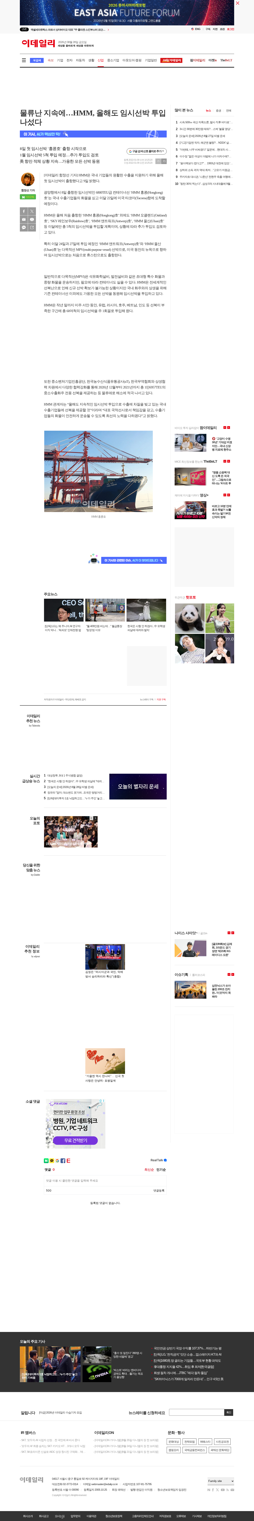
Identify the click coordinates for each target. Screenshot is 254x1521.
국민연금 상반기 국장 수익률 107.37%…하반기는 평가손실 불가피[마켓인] (200, 1348)
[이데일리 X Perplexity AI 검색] (93, 134)
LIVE (24, 29)
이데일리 (58, 43)
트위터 (32, 211)
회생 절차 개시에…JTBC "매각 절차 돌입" (179, 1373)
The (226, 60)
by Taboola (34, 725)
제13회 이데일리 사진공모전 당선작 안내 (62, 1412)
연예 (228, 110)
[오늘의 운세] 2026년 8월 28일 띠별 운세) (69, 787)
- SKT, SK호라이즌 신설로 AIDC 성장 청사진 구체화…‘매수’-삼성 (53, 1451)
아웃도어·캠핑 (131, 60)
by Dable (35, 874)
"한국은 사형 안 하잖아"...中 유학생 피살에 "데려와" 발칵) (78, 781)
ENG (197, 29)
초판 (222, 29)
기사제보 (197, 1516)
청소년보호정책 (113, 1516)
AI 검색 (37, 60)
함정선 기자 (28, 190)
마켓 (213, 60)
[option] (95, 29)
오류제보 (181, 1516)
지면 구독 (161, 699)
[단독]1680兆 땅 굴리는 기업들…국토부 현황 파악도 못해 (189, 1360)
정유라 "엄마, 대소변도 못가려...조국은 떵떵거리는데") (76, 792)
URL (32, 228)
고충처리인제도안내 (142, 1516)
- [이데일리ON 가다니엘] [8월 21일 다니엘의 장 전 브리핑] (125, 1451)
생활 (91, 60)
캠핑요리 (173, 1450)
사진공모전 (222, 1441)
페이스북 (24, 211)
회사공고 (43, 1516)
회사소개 (28, 1516)
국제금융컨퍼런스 (194, 1450)
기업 (60, 60)
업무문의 (75, 1516)
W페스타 (205, 1441)
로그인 (230, 29)
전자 (69, 60)
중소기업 (113, 60)
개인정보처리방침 (216, 1516)
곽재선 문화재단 (220, 1450)
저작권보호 (165, 1516)
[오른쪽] (95, 818)
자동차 (80, 60)
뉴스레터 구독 (146, 699)
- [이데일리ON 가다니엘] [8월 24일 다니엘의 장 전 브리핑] (125, 1446)
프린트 (32, 219)
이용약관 (91, 1516)
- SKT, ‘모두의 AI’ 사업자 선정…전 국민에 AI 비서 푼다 (50, 1440)
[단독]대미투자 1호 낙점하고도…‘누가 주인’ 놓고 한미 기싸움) (80, 798)
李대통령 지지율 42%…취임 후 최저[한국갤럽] (182, 1366)
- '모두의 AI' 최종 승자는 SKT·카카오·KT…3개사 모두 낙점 (52, 1446)
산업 (101, 60)
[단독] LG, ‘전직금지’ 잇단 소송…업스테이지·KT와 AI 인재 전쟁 (192, 1354)
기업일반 (151, 60)
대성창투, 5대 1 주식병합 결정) (63, 775)
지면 (215, 29)
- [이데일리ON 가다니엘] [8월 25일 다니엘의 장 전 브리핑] (125, 1440)
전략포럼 (189, 1441)
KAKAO (24, 228)
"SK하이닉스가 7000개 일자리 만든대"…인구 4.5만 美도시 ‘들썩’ (194, 1379)
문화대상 (173, 1441)
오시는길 (59, 1516)
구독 (208, 29)
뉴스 (208, 110)
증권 (218, 110)
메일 (24, 219)
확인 (228, 1412)
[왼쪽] (91, 818)
